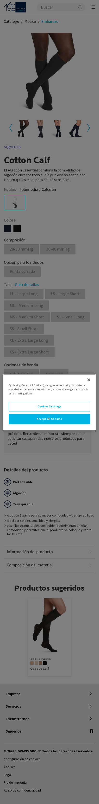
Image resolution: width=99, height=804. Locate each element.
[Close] (89, 379)
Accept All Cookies (49, 419)
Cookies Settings (49, 406)
